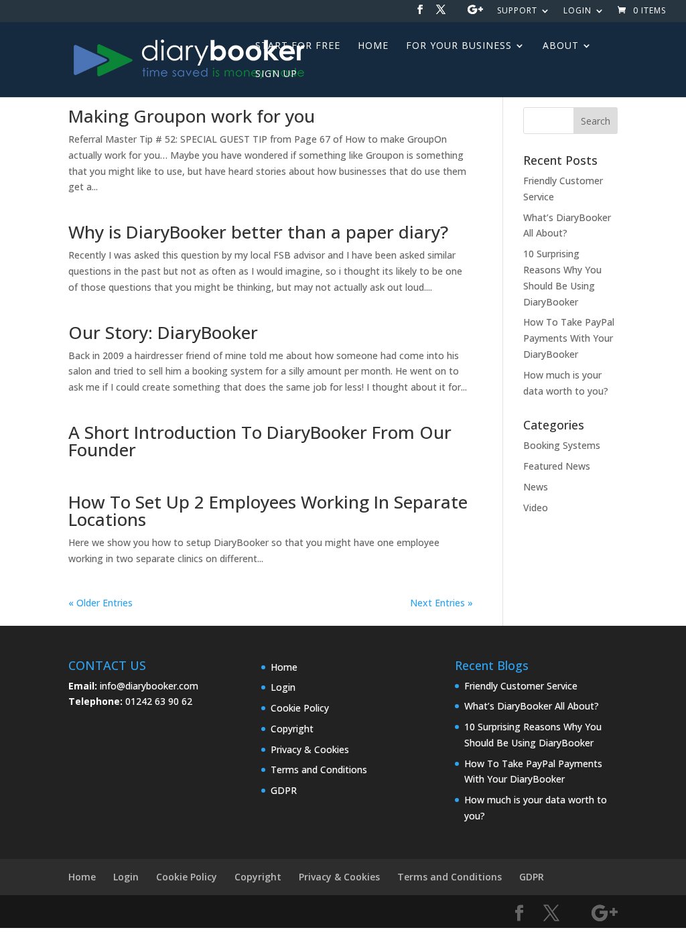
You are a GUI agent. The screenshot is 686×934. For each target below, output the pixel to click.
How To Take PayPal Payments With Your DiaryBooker (568, 338)
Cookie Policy (300, 708)
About (561, 46)
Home (373, 46)
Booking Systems (561, 445)
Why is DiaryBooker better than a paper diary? (258, 232)
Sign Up (276, 74)
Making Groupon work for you (191, 116)
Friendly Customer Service (520, 685)
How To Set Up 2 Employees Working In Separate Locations (268, 510)
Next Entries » (441, 602)
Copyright (292, 728)
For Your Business (459, 46)
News (535, 486)
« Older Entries (100, 602)
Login (577, 11)
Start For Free (297, 46)
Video (535, 507)
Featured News (556, 466)
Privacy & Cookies (310, 749)
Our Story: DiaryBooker (163, 332)
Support (517, 11)
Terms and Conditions (319, 769)
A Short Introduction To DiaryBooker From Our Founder (260, 441)
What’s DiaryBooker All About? (531, 705)
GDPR (284, 790)
